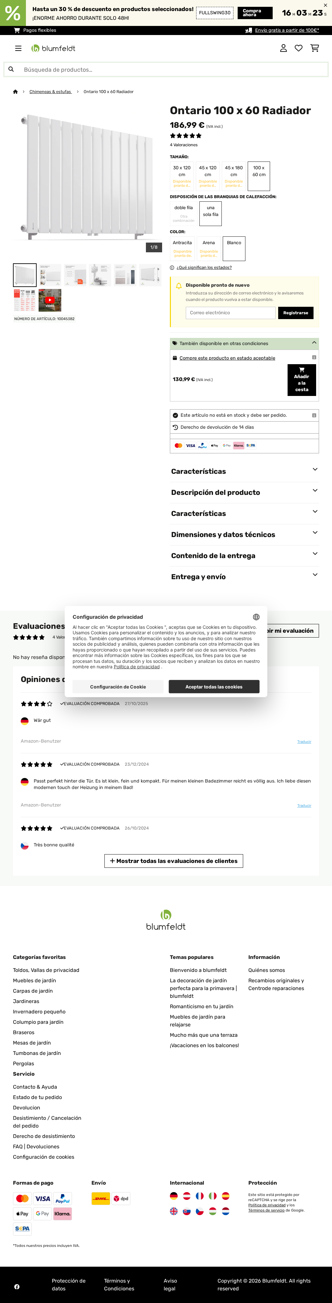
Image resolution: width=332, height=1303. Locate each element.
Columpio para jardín (38, 1022)
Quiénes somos (266, 970)
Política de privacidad (267, 1205)
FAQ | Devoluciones (36, 1146)
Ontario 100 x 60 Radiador (109, 91)
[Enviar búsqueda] (11, 69)
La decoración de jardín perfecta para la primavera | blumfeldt (203, 988)
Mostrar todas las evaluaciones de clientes (176, 860)
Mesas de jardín (32, 1043)
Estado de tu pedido (37, 1097)
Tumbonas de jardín (37, 1053)
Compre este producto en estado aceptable (227, 358)
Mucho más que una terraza (204, 1035)
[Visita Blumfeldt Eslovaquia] (187, 1211)
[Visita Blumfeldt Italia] (213, 1196)
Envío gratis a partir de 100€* (287, 30)
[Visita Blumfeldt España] (226, 1196)
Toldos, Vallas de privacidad (46, 970)
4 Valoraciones (184, 144)
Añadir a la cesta (301, 383)
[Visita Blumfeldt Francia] (200, 1196)
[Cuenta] (283, 48)
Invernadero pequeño (39, 1012)
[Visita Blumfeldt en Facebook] (17, 1287)
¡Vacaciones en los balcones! (204, 1045)
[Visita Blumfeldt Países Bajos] (226, 1211)
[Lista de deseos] (298, 48)
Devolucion (26, 1108)
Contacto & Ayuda (35, 1087)
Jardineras (26, 1001)
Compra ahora (252, 13)
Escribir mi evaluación (282, 630)
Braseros (23, 1032)
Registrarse (295, 312)
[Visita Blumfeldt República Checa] (200, 1211)
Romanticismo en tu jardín (201, 1006)
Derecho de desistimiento (44, 1136)
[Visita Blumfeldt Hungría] (213, 1211)
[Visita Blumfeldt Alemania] (174, 1196)
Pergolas (23, 1063)
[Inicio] (21, 91)
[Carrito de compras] (314, 48)
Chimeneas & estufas (51, 91)
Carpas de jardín (33, 991)
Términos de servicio (266, 1210)
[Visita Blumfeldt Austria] (187, 1196)
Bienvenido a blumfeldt (198, 970)
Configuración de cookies (43, 1157)
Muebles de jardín (34, 980)
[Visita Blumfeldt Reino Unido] (174, 1211)
